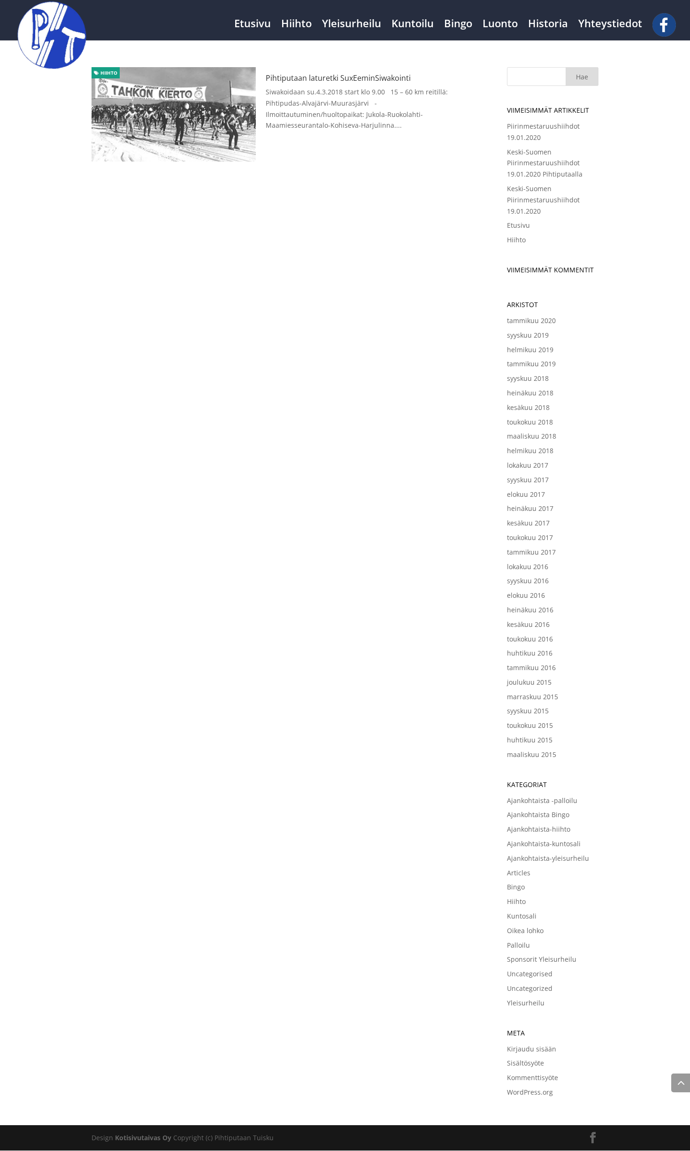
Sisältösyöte (525, 1062)
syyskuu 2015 (528, 710)
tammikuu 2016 (531, 667)
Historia (548, 25)
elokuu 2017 (526, 494)
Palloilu (518, 945)
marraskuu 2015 (532, 696)
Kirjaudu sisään (531, 1048)
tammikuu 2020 (531, 320)
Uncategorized (529, 988)
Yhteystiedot (610, 25)
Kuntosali (522, 916)
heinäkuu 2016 (530, 609)
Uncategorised (529, 973)
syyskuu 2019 (528, 335)
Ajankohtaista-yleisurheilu (548, 858)
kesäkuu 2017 (528, 522)
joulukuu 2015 (529, 682)
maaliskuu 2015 (531, 754)
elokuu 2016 (526, 595)
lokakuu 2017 (527, 465)
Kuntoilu (412, 25)
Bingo (458, 25)
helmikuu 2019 (530, 349)
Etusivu (252, 25)
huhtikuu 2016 (529, 653)
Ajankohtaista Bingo (538, 814)
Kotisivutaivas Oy (143, 1137)
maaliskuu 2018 (531, 436)
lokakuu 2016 (527, 566)
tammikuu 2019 (531, 363)
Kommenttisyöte (532, 1077)
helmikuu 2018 (530, 450)
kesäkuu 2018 (528, 407)
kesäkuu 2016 (528, 624)
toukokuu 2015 (530, 725)
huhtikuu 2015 (529, 739)
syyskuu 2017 (528, 479)
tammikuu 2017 (531, 552)
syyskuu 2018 (528, 378)
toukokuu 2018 (530, 421)
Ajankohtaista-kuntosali (544, 843)
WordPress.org (530, 1092)
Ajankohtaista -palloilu (542, 800)
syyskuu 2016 (528, 580)
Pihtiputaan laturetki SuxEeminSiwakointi (338, 78)
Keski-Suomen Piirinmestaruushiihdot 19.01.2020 (543, 200)
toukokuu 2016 (530, 638)
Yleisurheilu (351, 25)
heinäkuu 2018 (530, 392)
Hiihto (296, 25)
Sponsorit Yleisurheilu (541, 959)
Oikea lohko (525, 930)
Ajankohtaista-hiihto (538, 829)
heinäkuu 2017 (530, 508)
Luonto (500, 25)
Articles (518, 872)
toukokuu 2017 (530, 537)
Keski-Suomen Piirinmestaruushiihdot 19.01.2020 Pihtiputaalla (545, 163)
